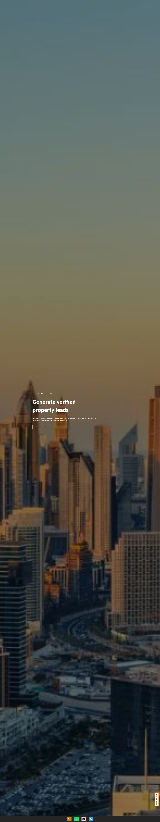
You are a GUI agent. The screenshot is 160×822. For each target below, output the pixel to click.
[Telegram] (91, 819)
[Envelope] (84, 819)
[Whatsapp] (76, 819)
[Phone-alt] (69, 819)
